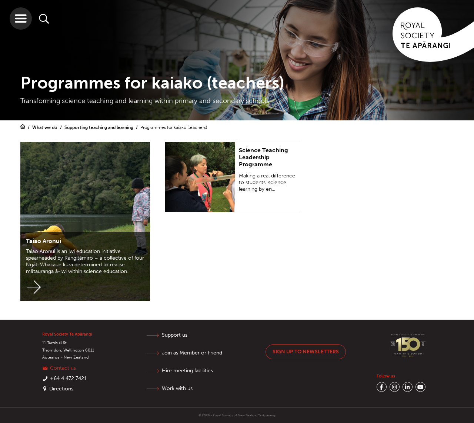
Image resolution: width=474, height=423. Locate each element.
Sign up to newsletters (306, 352)
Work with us (177, 388)
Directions (61, 389)
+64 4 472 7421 (68, 378)
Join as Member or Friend (192, 353)
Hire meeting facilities (187, 370)
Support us (174, 335)
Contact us (63, 368)
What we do (45, 127)
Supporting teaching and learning (99, 127)
